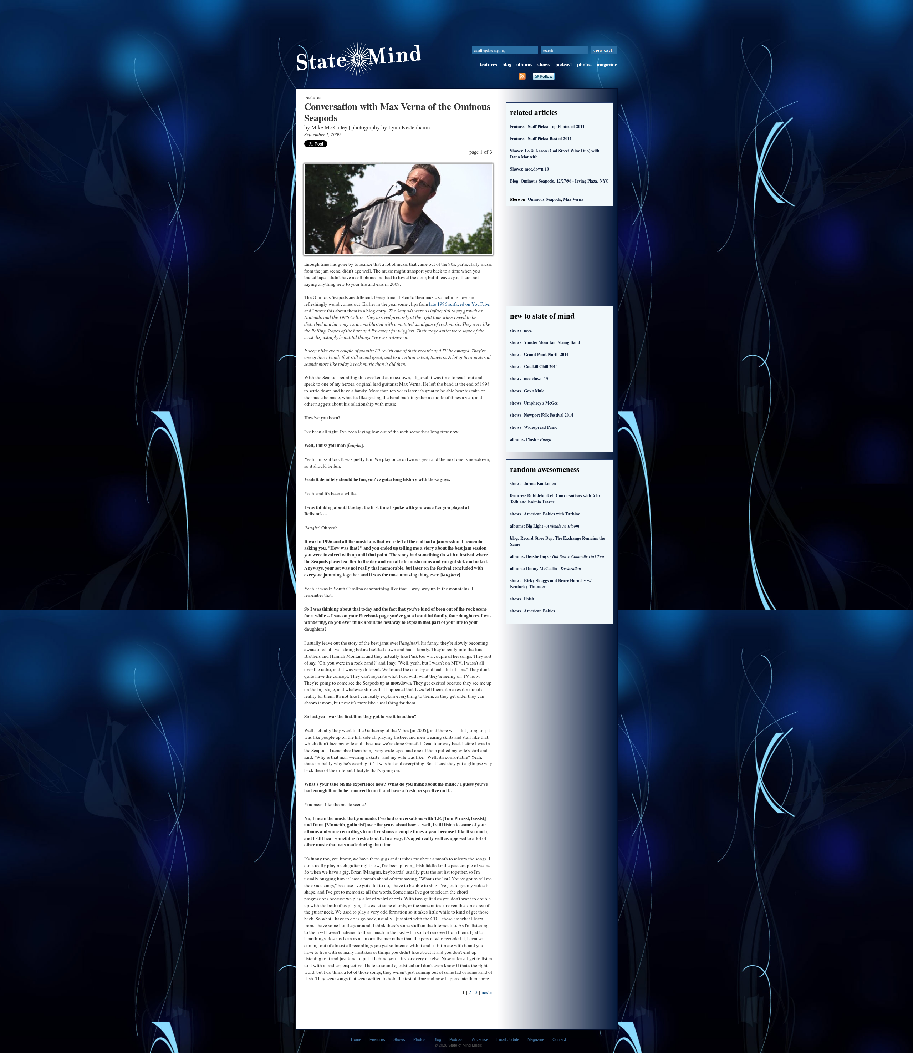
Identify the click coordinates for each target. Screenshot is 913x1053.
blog (506, 64)
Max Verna (573, 199)
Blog (437, 1039)
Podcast (456, 1039)
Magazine (535, 1039)
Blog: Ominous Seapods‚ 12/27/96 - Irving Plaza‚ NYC (559, 181)
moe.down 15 (529, 379)
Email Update (507, 1039)
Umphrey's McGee (534, 403)
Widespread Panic (533, 427)
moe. (521, 330)
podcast (563, 64)
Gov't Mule (527, 391)
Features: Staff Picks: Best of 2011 (541, 139)
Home (356, 1039)
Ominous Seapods (544, 199)
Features (377, 1039)
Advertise (480, 1039)
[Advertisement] (456, 16)
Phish (522, 599)
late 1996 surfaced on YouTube (459, 304)
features (488, 64)
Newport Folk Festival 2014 (541, 415)
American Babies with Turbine (545, 514)
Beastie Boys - (557, 556)
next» (486, 992)
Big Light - (544, 526)
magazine (607, 64)
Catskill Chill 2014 (534, 366)
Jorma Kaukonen (533, 483)
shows (543, 64)
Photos (419, 1039)
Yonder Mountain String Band (545, 342)
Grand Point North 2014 (539, 354)
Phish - (530, 439)
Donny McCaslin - (545, 568)
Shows (399, 1039)
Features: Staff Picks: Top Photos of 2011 (547, 126)
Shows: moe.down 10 (529, 169)
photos (584, 64)
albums (524, 64)
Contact (559, 1039)
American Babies (532, 611)
